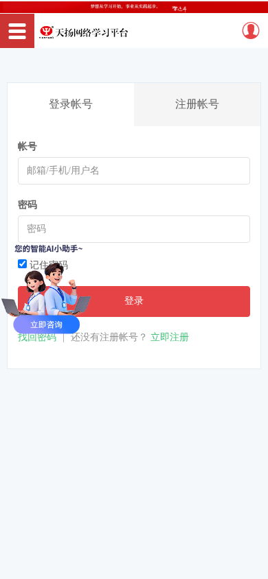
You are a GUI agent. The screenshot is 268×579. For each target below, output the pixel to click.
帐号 (27, 146)
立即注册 (169, 337)
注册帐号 (197, 104)
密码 (27, 205)
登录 (134, 301)
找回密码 (37, 337)
